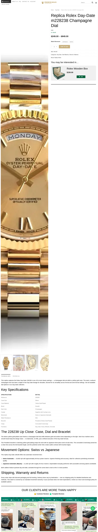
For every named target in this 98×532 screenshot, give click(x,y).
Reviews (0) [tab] (16, 376)
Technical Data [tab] (5, 376)
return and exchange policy (86, 479)
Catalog (6, 1)
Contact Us (25, 1)
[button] (96, 2)
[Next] (45, 180)
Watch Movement (55, 41)
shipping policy (69, 477)
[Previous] (3, 180)
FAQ (20, 1)
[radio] (65, 42)
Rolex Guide (5, 4)
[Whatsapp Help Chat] (92, 508)
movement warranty (37, 479)
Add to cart (64, 46)
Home (52, 10)
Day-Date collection (18, 384)
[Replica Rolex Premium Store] (49, 2)
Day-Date (57, 10)
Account (33, 1)
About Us (15, 1)
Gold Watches (65, 54)
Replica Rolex (58, 57)
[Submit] (92, 2)
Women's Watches (73, 54)
